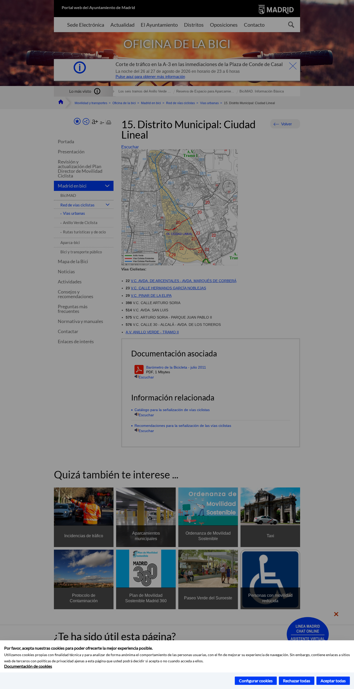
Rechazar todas (296, 680)
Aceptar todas (333, 680)
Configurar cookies (256, 680)
